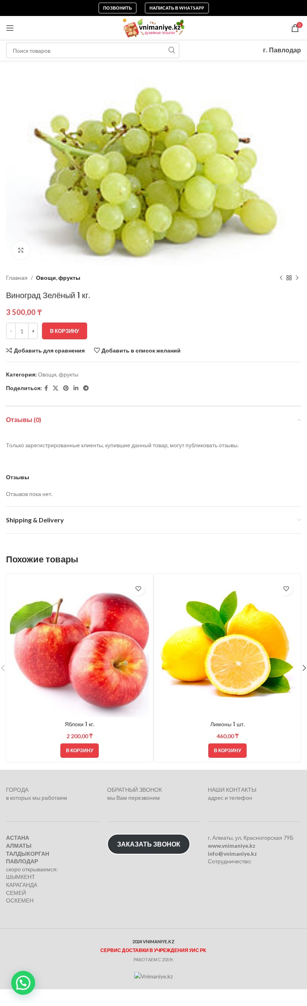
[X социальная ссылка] (55, 388)
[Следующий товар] (297, 278)
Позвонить (117, 7)
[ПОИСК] (171, 50)
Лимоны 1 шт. (227, 724)
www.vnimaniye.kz (231, 845)
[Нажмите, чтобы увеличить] (21, 250)
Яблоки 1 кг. (79, 724)
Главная (17, 277)
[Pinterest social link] (66, 388)
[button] (79, 750)
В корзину (64, 331)
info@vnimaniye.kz (232, 853)
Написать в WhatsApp (177, 7)
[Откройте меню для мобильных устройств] (10, 28)
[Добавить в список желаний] (138, 589)
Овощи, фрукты (58, 277)
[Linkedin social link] (76, 388)
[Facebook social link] (46, 388)
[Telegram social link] (86, 388)
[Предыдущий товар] (281, 278)
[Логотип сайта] (153, 27)
